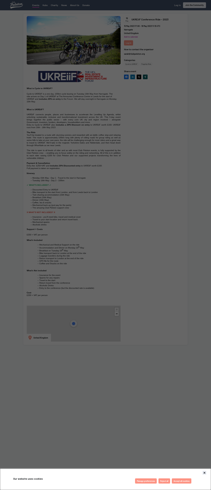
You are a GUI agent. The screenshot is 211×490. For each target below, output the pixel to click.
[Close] (204, 473)
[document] (105, 479)
